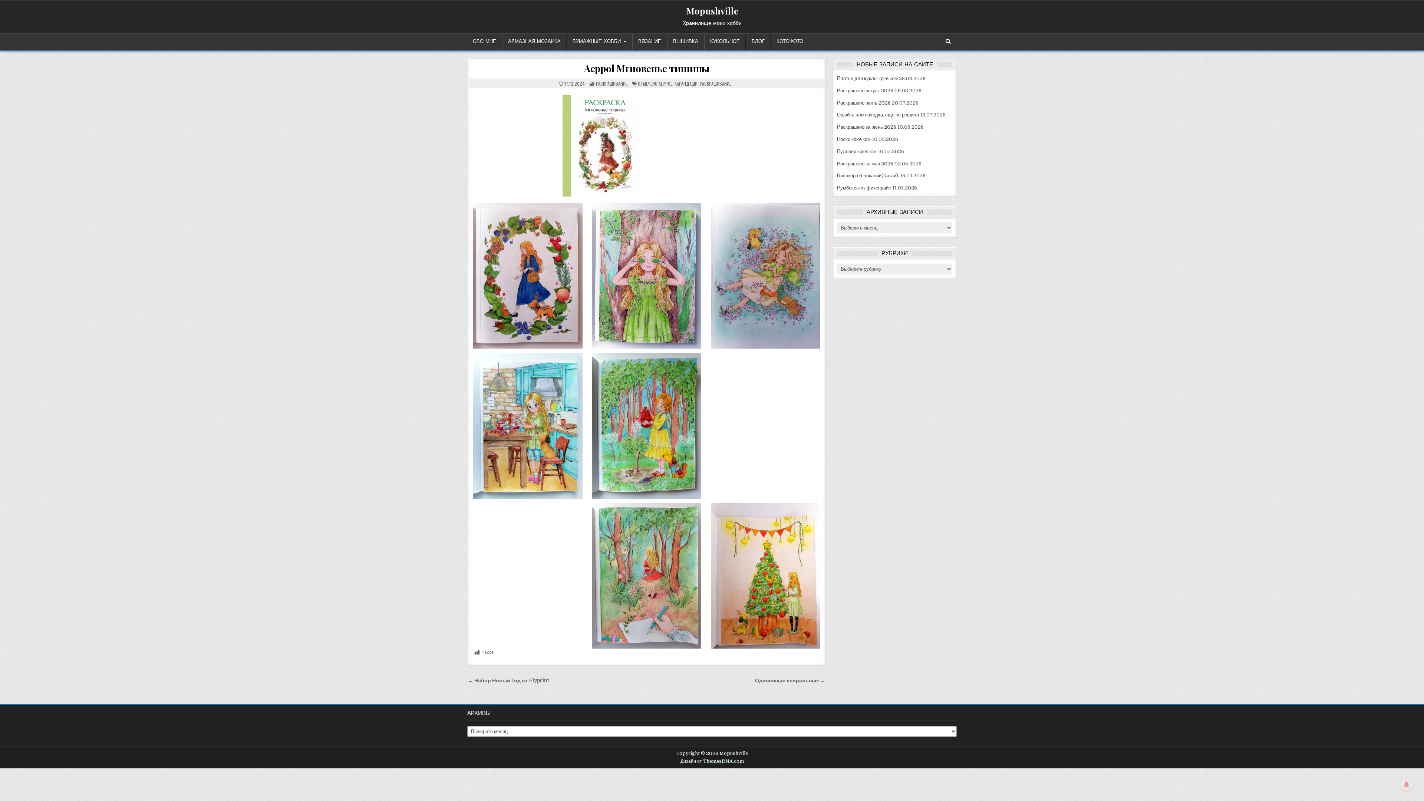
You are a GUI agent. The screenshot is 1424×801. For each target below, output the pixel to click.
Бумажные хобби (597, 41)
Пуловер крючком (857, 151)
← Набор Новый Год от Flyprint (508, 680)
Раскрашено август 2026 (865, 90)
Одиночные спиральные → (790, 680)
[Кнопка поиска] (948, 41)
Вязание (649, 41)
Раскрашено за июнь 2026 (866, 127)
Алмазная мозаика (534, 41)
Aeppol (665, 83)
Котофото (790, 41)
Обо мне (484, 41)
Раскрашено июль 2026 (864, 103)
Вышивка (685, 41)
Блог (758, 41)
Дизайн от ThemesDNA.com (712, 761)
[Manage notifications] (1407, 785)
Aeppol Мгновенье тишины (646, 68)
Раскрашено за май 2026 (865, 164)
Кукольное (725, 41)
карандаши (686, 83)
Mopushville (712, 11)
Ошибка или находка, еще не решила (878, 115)
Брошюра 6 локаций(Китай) (867, 175)
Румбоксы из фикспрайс (864, 188)
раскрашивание (715, 83)
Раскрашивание (611, 83)
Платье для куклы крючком (867, 78)
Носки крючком (854, 139)
